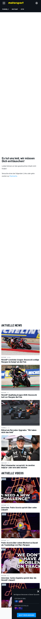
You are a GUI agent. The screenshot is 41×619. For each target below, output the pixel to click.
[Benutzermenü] (36, 3)
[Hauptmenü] (4, 3)
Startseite (13, 176)
